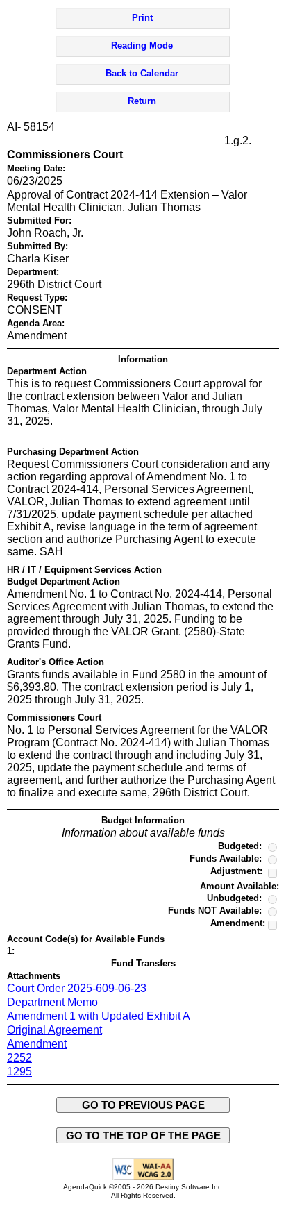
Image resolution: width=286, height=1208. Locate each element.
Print (142, 17)
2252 (19, 1058)
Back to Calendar (142, 73)
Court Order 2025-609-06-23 (76, 988)
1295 (19, 1071)
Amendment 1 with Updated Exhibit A (98, 1016)
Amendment (37, 1044)
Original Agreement (54, 1030)
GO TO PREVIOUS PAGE (143, 1105)
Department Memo (52, 1002)
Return (142, 101)
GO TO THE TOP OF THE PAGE (143, 1135)
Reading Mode (142, 45)
